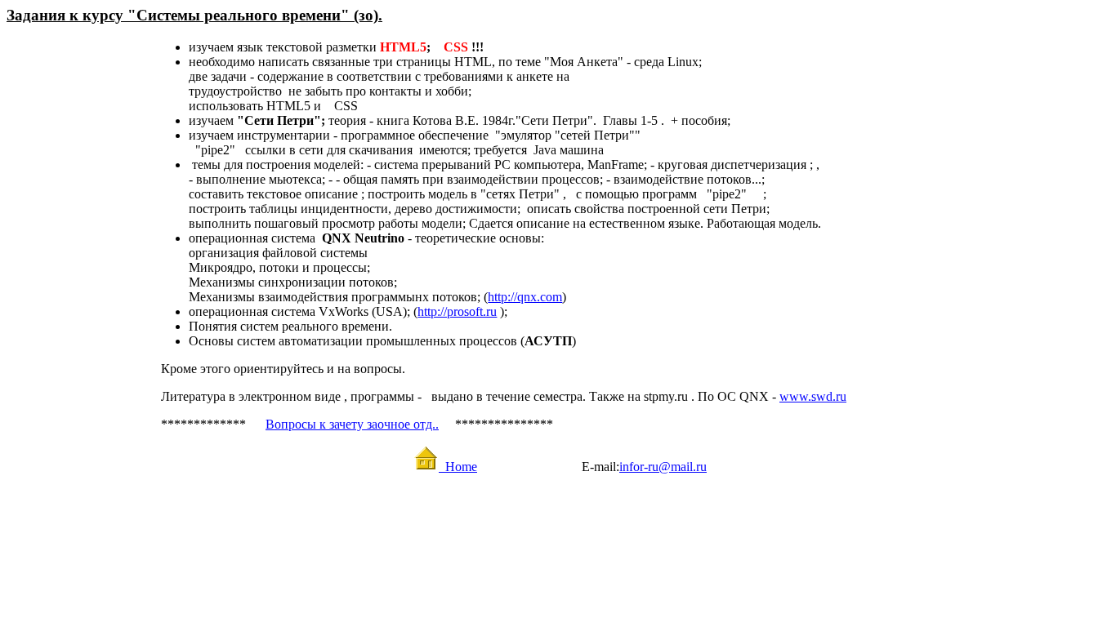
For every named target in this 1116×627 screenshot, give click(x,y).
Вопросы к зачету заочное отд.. (352, 424)
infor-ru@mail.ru (663, 467)
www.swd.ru (812, 396)
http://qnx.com (525, 297)
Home (458, 467)
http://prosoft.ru (457, 311)
